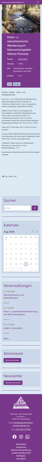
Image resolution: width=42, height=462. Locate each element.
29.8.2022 (22, 59)
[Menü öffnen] (38, 2)
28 (26, 264)
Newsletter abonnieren (13, 383)
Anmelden (21, 459)
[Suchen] (35, 208)
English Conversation (13, 328)
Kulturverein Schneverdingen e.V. (13, 2)
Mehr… (7, 338)
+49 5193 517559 (23, 429)
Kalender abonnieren (12, 360)
